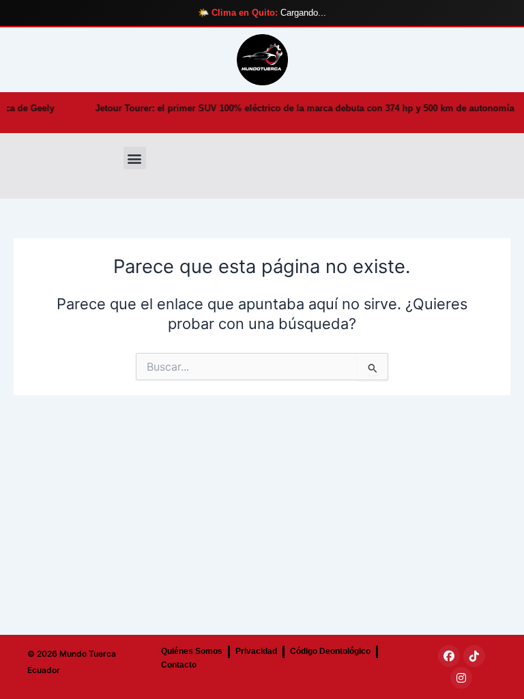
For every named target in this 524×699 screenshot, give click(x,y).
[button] (134, 158)
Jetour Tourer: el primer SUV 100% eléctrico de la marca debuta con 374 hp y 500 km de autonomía (279, 108)
